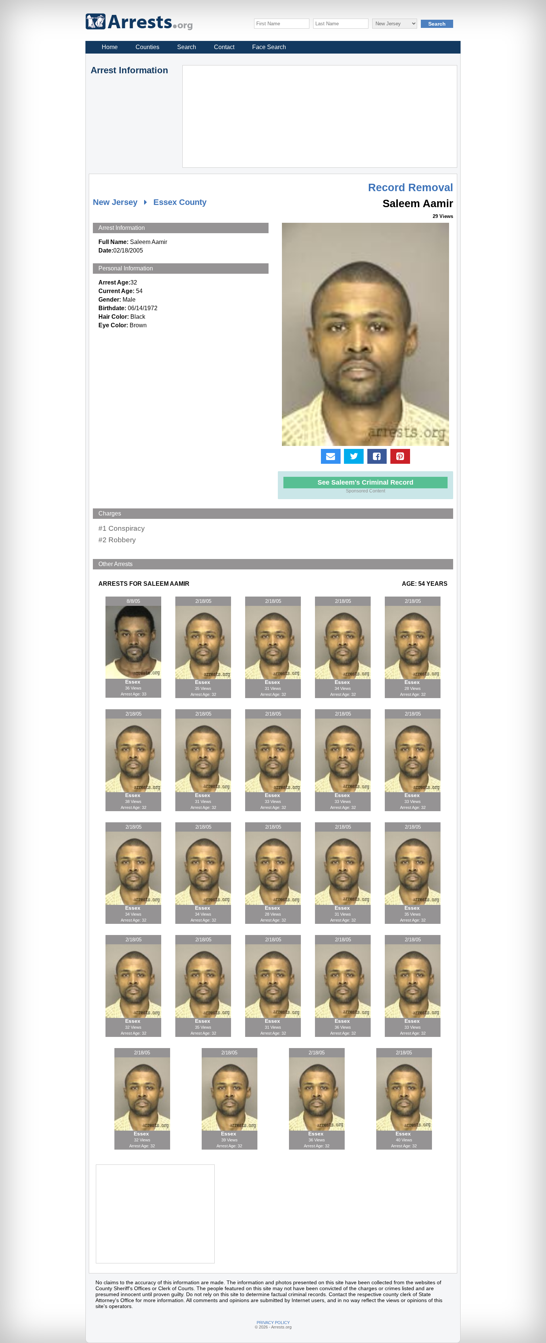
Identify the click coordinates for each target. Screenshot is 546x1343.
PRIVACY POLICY (273, 1322)
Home (110, 47)
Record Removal (410, 187)
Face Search (269, 47)
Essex (133, 682)
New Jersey (115, 202)
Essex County (180, 202)
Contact (224, 47)
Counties (147, 47)
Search (186, 47)
